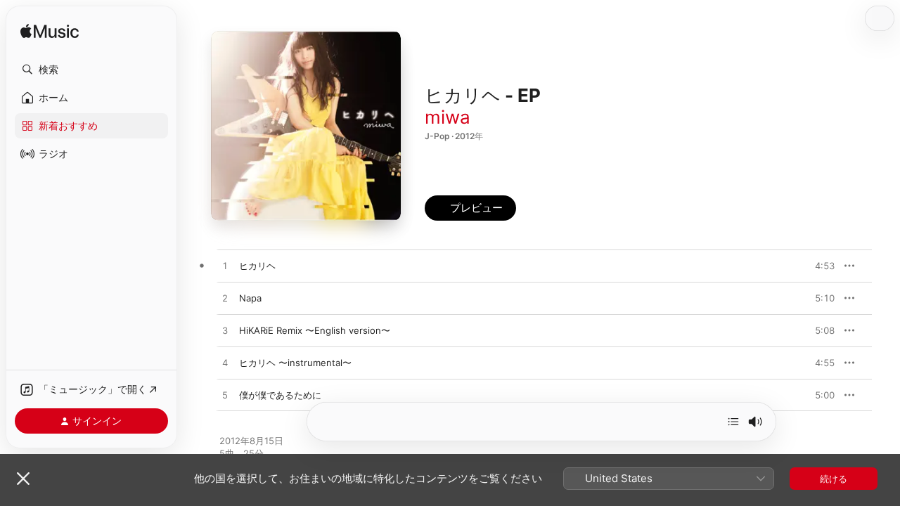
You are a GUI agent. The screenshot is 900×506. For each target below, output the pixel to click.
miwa (447, 117)
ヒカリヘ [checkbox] (257, 265)
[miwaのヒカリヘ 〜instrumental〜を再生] (225, 363)
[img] (49, 32)
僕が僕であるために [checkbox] (280, 395)
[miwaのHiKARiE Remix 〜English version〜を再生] (225, 331)
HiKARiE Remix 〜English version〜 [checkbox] (314, 330)
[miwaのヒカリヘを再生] (225, 266)
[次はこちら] (733, 422)
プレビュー (817, 265)
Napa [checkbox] (250, 298)
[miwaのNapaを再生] (225, 298)
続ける (833, 478)
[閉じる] (23, 478)
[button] (91, 70)
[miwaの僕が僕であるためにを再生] (225, 395)
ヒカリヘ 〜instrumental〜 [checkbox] (295, 362)
